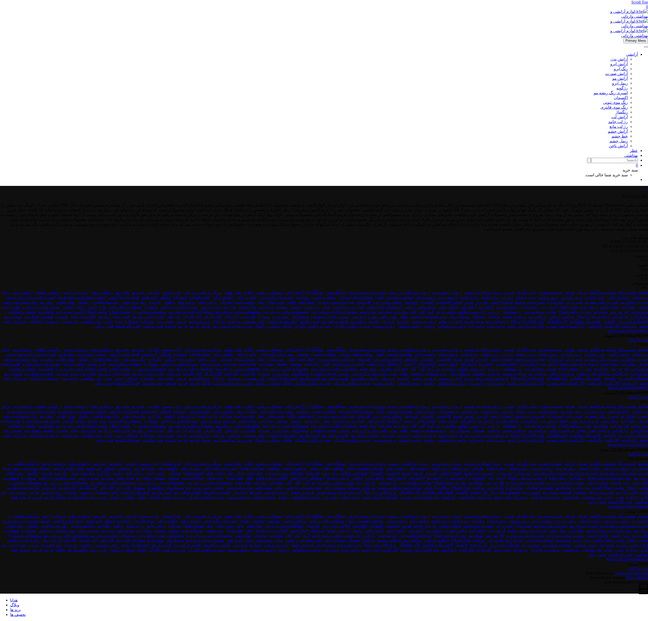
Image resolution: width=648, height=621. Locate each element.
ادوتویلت (179, 297)
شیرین (508, 292)
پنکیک (287, 326)
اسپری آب (573, 302)
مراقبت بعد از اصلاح (593, 316)
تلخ (626, 311)
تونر (613, 311)
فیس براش (104, 326)
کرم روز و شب (423, 321)
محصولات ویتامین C (149, 311)
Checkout (640, 573)
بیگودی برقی (246, 297)
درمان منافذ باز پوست (482, 292)
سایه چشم (247, 307)
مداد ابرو (401, 311)
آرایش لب (619, 117)
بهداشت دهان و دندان (355, 297)
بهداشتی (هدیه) (252, 468)
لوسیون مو (13, 316)
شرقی (582, 292)
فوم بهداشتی (152, 326)
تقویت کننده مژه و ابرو (41, 307)
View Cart (623, 573)
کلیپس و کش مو (364, 321)
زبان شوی (311, 307)
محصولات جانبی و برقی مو (237, 311)
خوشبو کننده (244, 302)
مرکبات (493, 316)
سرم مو (229, 307)
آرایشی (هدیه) (337, 478)
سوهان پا (150, 307)
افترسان (363, 302)
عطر (634, 150)
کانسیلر (609, 321)
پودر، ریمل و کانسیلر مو (232, 326)
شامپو (643, 292)
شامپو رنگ (627, 292)
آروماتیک (394, 307)
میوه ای (263, 316)
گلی (422, 311)
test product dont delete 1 (628, 330)
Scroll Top (639, 2)
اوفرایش (410, 302)
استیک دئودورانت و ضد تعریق (81, 297)
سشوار (295, 307)
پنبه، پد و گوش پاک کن (351, 326)
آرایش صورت (616, 73)
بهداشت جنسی (323, 297)
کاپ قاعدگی (556, 321)
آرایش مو (620, 78)
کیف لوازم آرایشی (282, 321)
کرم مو (403, 321)
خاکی (291, 302)
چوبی (118, 321)
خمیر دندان (275, 302)
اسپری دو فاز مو (634, 302)
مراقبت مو (537, 316)
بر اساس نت (22, 292)
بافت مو (138, 292)
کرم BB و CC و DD (527, 321)
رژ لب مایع (619, 126)
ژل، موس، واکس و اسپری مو (461, 311)
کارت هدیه (478, 492)
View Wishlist (637, 577)
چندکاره (131, 321)
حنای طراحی (199, 297)
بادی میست (171, 292)
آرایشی (632, 54)
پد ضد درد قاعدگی (44, 321)
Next (643, 591)
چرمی (181, 321)
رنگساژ (622, 112)
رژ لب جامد (618, 122)
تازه (102, 307)
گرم (430, 311)
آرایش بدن (619, 59)
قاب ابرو (248, 316)
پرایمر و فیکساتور (451, 326)
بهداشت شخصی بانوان (393, 297)
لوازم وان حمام (83, 316)
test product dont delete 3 (628, 444)
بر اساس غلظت (48, 292)
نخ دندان (218, 321)
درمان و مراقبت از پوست (408, 292)
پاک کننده (629, 326)
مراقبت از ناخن (561, 316)
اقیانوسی (443, 302)
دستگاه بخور (336, 292)
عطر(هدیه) (235, 478)
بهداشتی (631, 155)
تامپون (91, 307)
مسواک (479, 316)
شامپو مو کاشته (603, 292)
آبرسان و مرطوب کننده (578, 307)
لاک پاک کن (212, 316)
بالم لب (153, 292)
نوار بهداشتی (90, 321)
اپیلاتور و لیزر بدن (387, 302)
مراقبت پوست (514, 316)
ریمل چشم (619, 141)
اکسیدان (621, 97)
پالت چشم (502, 497)
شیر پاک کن (526, 292)
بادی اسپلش (171, 463)
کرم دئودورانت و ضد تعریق (486, 321)
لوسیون (61, 316)
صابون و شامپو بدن (540, 311)
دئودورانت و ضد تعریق (366, 292)
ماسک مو (46, 311)
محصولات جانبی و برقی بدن (334, 311)
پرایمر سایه (496, 326)
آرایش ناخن (618, 146)
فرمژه (170, 326)
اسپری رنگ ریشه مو (611, 93)
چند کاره (147, 321)
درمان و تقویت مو (447, 292)
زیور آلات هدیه (193, 478)
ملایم (403, 316)
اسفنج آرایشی (501, 302)
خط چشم (620, 136)
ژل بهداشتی (512, 311)
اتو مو (469, 302)
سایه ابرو (265, 307)
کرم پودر (387, 321)
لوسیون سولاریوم (38, 316)
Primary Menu (635, 41)
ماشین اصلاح (120, 311)
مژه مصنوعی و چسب (428, 316)
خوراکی (225, 302)
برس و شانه (548, 297)
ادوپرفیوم (149, 297)
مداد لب (385, 311)
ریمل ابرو (620, 83)
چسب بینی (165, 321)
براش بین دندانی (615, 468)
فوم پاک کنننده (127, 326)
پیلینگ (206, 326)
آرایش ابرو (619, 64)
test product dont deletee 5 (627, 559)
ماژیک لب (620, 316)
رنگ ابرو (621, 69)
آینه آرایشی (375, 307)
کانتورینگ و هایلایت (585, 321)
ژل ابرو (494, 311)
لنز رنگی (173, 316)
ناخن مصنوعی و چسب (246, 321)
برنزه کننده (490, 297)
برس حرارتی (594, 297)
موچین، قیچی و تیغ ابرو (330, 316)
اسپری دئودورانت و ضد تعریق (30, 297)
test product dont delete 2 (628, 387)
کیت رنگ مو (309, 321)
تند (620, 311)
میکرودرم (280, 316)
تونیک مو (600, 311)
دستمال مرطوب (269, 292)
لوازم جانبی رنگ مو (148, 316)
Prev (643, 587)
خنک (260, 302)
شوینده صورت (550, 292)
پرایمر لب (476, 326)
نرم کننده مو (199, 321)
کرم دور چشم (450, 321)
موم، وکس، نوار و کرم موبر (374, 316)
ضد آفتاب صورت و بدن (335, 302)
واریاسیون (69, 321)
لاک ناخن (231, 316)
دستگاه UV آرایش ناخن (304, 292)
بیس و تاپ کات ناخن (276, 297)
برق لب (507, 297)
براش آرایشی (618, 297)
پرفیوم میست (384, 326)
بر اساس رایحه (76, 292)
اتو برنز (482, 302)
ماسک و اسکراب (22, 311)
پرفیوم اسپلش (410, 326)
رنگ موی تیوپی (615, 102)
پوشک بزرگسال (267, 326)
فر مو (194, 326)
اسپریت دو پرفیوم (529, 302)
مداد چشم (367, 311)
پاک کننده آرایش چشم (525, 326)
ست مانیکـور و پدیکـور (179, 307)
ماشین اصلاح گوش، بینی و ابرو (81, 311)
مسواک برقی (460, 316)
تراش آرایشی (73, 307)
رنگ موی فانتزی (614, 107)
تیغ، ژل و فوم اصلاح (574, 311)
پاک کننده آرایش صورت (565, 326)
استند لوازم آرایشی (123, 297)
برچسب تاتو (448, 297)
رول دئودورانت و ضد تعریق (609, 478)
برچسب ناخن (425, 297)
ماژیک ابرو (639, 316)
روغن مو (47, 302)
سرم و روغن (210, 307)
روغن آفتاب (66, 302)
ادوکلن (164, 297)
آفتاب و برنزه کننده (348, 307)
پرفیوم (429, 326)
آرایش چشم (618, 131)
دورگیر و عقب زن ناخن (202, 292)
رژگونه (622, 88)
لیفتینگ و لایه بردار (632, 321)
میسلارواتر (300, 316)
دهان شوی (233, 292)
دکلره (248, 292)
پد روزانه (19, 321)
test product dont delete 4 (628, 506)
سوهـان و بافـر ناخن (124, 307)
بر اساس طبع (102, 292)
